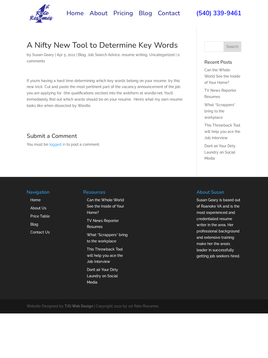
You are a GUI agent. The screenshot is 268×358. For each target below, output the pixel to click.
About (99, 14)
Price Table (40, 216)
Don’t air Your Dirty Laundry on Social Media (220, 152)
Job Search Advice (104, 55)
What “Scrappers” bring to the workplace (219, 111)
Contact (169, 14)
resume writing (134, 55)
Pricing (123, 14)
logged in (57, 144)
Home (75, 14)
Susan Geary (43, 55)
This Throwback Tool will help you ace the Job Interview (222, 131)
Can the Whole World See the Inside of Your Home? (222, 76)
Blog (145, 14)
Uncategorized (162, 55)
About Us (38, 208)
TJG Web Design (79, 306)
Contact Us (40, 232)
